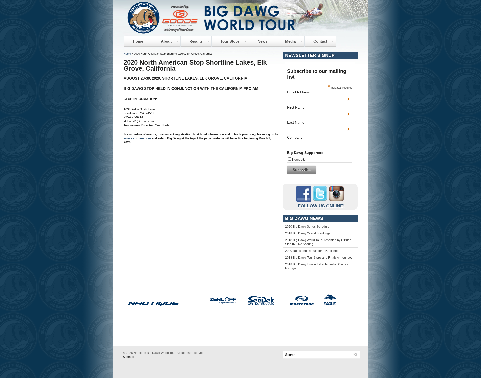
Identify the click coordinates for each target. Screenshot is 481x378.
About (162, 42)
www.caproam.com (137, 138)
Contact (316, 42)
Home (138, 41)
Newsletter (299, 159)
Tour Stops (226, 42)
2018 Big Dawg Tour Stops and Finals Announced (319, 257)
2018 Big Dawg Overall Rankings (307, 233)
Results (192, 42)
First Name (318, 107)
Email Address (318, 92)
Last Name (318, 122)
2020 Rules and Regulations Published (312, 251)
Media (286, 42)
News (262, 41)
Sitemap (128, 357)
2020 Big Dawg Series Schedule (307, 226)
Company (294, 137)
